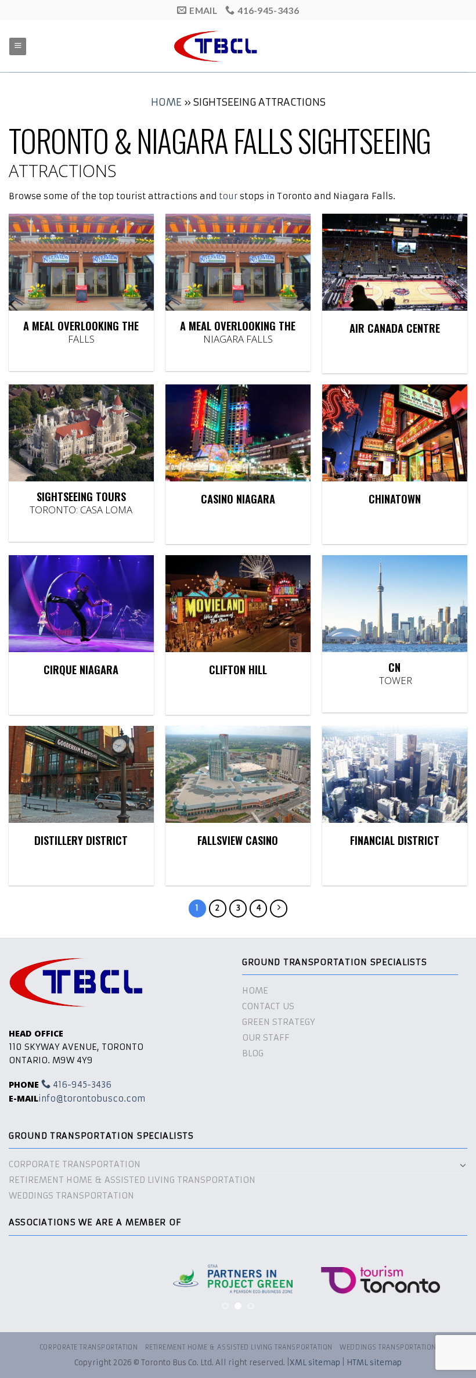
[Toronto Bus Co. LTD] (238, 46)
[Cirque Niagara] (81, 603)
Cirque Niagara (81, 670)
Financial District (394, 840)
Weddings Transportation (71, 1195)
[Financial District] (394, 774)
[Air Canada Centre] (394, 262)
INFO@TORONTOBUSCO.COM (92, 1098)
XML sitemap (315, 1363)
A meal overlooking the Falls (81, 332)
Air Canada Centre (394, 328)
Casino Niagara (238, 499)
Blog (253, 1053)
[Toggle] (463, 1164)
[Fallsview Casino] (238, 774)
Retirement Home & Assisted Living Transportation (132, 1180)
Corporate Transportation (74, 1164)
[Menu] (17, 46)
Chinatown (395, 499)
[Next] (443, 1284)
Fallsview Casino (237, 840)
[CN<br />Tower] (394, 603)
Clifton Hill (238, 670)
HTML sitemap (374, 1363)
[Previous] (32, 1284)
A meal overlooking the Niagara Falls (237, 332)
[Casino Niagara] (238, 432)
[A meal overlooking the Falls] (81, 262)
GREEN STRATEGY (278, 1022)
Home (166, 102)
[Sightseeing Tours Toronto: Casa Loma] (81, 432)
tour (228, 196)
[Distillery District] (81, 774)
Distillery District (81, 840)
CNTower (394, 673)
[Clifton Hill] (238, 603)
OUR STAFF (266, 1037)
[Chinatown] (394, 432)
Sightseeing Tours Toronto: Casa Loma (81, 503)
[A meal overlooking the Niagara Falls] (238, 262)
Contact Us (268, 1006)
